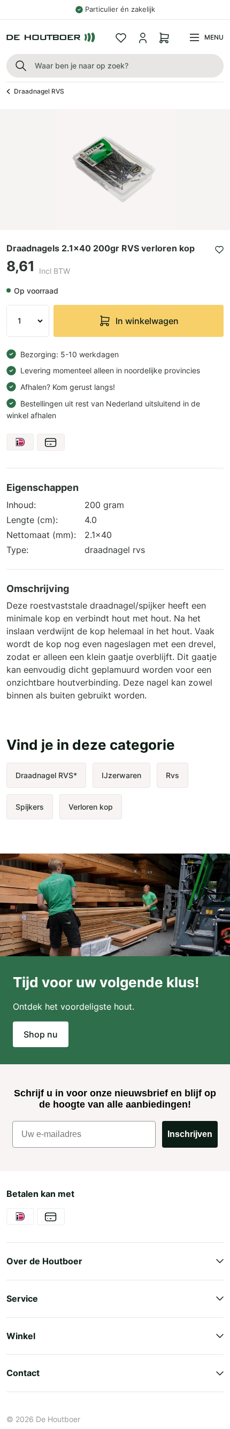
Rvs (172, 775)
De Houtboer (58, 1419)
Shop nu (41, 1034)
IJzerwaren (121, 775)
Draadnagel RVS (39, 91)
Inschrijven (189, 1134)
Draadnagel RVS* (46, 775)
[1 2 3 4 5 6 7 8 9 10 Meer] (27, 321)
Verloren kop (90, 806)
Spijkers (30, 806)
